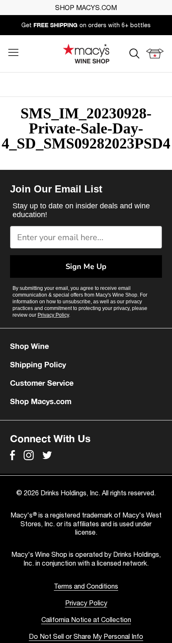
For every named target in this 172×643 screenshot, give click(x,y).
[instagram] (28, 455)
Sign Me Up (86, 266)
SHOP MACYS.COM (86, 7)
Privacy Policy (53, 315)
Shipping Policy (38, 364)
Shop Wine (29, 346)
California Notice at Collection (86, 619)
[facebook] (12, 455)
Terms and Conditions (86, 586)
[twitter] (47, 455)
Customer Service (41, 382)
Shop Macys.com (40, 401)
